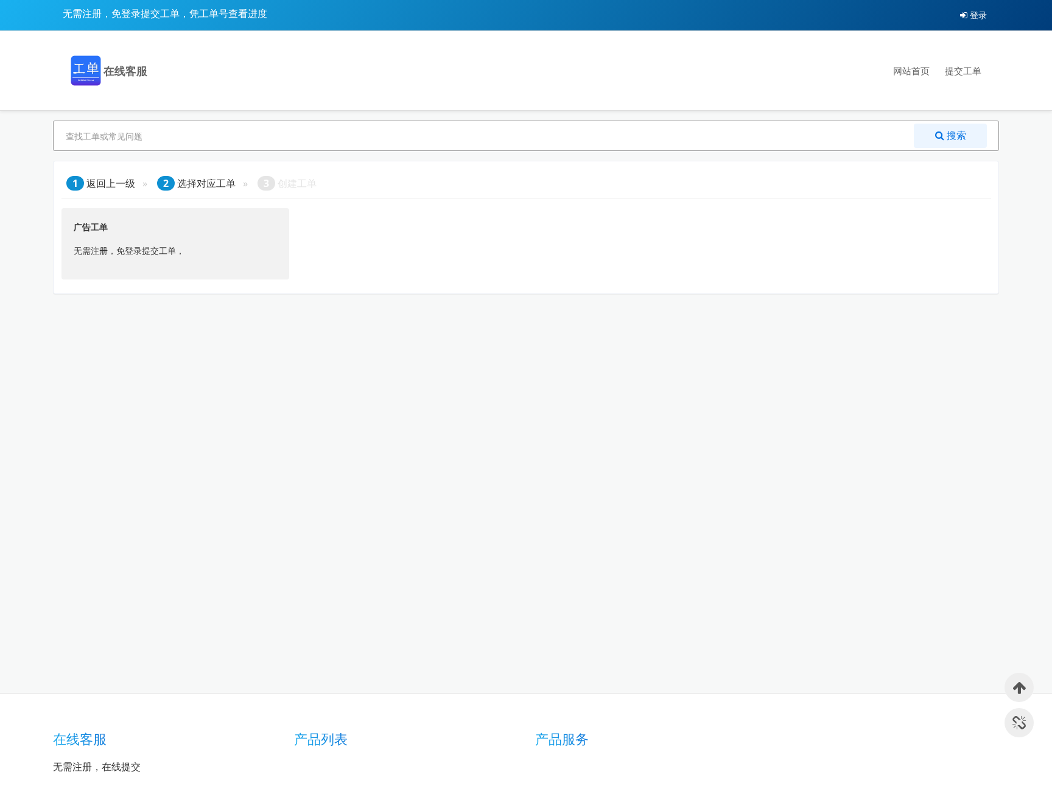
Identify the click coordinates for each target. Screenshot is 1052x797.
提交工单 (963, 71)
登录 (977, 15)
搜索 (955, 135)
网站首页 (911, 71)
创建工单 (290, 183)
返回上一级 (103, 183)
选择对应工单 (199, 183)
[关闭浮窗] (1019, 722)
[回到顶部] (1019, 687)
